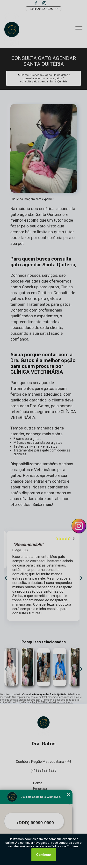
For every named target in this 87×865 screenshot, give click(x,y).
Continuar (43, 855)
